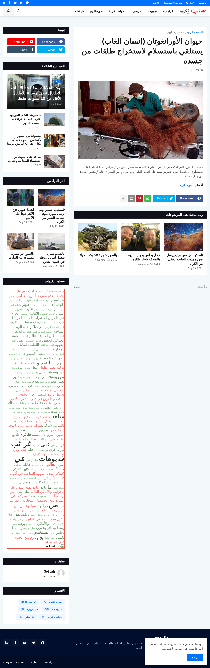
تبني (44, 377)
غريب (44, 450)
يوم (40, 537)
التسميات (44, 313)
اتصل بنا (190, 2)
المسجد (25, 349)
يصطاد (17, 533)
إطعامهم (35, 305)
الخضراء (41, 322)
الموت (46, 358)
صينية (36, 435)
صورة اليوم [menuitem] (96, 11)
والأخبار (61, 524)
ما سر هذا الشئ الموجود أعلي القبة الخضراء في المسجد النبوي (25, 119)
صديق (43, 430)
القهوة (59, 345)
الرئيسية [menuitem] (168, 11)
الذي (62, 327)
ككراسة (41, 469)
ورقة (28, 524)
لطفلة (61, 482)
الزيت (18, 327)
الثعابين (34, 313)
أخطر (12, 296)
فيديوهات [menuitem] (152, 11)
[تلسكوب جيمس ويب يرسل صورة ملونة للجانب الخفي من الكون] (183, 237)
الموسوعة (28, 358)
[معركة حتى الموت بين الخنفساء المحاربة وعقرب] (54, 161)
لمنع (28, 482)
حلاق (31, 394)
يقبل (11, 533)
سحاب (52, 412)
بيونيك (52, 377)
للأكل (41, 482)
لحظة (17, 478)
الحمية (28, 318)
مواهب (47, 515)
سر (38, 412)
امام (54, 363)
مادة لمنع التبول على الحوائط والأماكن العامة (36, 489)
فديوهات (51, 458)
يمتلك (47, 538)
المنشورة (13, 354)
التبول (60, 313)
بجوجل (27, 368)
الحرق (15, 313)
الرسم (26, 327)
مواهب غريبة (51, 616)
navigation (59, 291)
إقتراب (18, 305)
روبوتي (18, 408)
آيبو (46, 291)
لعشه (48, 482)
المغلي (42, 354)
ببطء (34, 367)
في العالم (55, 464)
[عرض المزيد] (123, 198)
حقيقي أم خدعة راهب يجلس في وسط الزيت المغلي (40, 392)
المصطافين (16, 349)
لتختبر (23, 478)
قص (61, 469)
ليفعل (55, 487)
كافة (48, 469)
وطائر (51, 528)
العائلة (43, 336)
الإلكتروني (19, 309)
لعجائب (54, 482)
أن (49, 305)
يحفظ (52, 533)
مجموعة (42, 496)
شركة (48, 425)
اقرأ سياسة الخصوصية (174, 648)
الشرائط (27, 332)
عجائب (44, 439)
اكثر (45, 309)
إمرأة (61, 309)
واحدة (13, 519)
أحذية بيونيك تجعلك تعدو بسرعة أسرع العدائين (40, 293)
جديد (54, 386)
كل (36, 469)
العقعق (47, 340)
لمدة (34, 482)
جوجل (43, 386)
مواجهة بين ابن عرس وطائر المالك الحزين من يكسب (37, 508)
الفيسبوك (29, 341)
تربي (15, 377)
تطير (61, 381)
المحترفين (40, 349)
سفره (33, 412)
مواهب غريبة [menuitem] (116, 11)
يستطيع (29, 533)
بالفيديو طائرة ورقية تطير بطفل (39, 365)
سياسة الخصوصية (173, 2)
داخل (21, 403)
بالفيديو (44, 362)
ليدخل (15, 482)
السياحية (41, 332)
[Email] (131, 198)
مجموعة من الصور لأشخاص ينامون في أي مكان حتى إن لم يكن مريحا (24, 139)
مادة (43, 487)
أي (41, 305)
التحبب (52, 313)
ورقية (21, 523)
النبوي (19, 358)
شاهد (58, 416)
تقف (29, 382)
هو (19, 519)
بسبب (61, 372)
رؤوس (61, 408)
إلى (12, 305)
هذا (17, 514)
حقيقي (14, 386)
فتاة (31, 450)
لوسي (22, 482)
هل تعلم (26, 616)
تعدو (54, 381)
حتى (31, 386)
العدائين (58, 340)
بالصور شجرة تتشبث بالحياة (98, 255)
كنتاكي (17, 469)
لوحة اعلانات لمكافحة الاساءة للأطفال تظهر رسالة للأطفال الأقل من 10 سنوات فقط (36, 93)
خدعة (43, 403)
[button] (18, 11)
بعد (36, 372)
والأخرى (53, 524)
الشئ (34, 332)
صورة (21, 429)
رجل (42, 408)
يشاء (23, 533)
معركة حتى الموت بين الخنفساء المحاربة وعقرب (24, 158)
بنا (27, 372)
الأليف (28, 309)
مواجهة (43, 506)
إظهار (26, 304)
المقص (31, 354)
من (53, 504)
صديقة (35, 430)
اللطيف (33, 345)
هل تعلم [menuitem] (79, 11)
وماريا (32, 528)
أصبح (48, 300)
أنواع (45, 305)
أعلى (23, 300)
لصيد (12, 478)
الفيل (21, 340)
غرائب (21, 443)
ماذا (26, 492)
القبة (14, 341)
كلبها (25, 469)
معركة (33, 496)
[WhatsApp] (147, 198)
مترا (20, 492)
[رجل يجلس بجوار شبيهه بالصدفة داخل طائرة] (140, 237)
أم (53, 304)
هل (23, 519)
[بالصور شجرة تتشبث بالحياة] (97, 237)
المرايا (32, 349)
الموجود (37, 358)
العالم (34, 335)
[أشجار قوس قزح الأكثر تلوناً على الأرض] (20, 197)
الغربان (38, 341)
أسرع (55, 300)
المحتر (49, 349)
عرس (60, 445)
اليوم (60, 363)
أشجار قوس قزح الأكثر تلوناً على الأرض (23, 213)
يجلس (59, 533)
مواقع (54, 515)
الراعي (48, 327)
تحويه (22, 377)
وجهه (33, 524)
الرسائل (36, 326)
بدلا (20, 367)
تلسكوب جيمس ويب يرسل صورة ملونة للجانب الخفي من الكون (185, 259)
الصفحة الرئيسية (193, 32)
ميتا (33, 514)
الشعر (18, 331)
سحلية (44, 412)
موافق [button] (195, 657)
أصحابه (42, 300)
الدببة (20, 322)
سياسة (20, 412)
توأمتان (23, 382)
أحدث (201, 287)
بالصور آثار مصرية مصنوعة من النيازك (21, 255)
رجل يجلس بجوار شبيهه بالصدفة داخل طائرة (144, 257)
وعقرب (41, 528)
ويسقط (16, 528)
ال (41, 309)
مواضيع (61, 515)
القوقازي (50, 345)
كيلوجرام (38, 478)
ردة (37, 408)
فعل (36, 460)
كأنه (54, 468)
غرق (52, 450)
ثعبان (17, 382)
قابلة (26, 464)
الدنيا (13, 322)
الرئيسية (202, 2)
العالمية (24, 336)
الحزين (53, 318)
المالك (22, 345)
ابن (56, 309)
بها (24, 372)
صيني (43, 435)
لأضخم (30, 478)
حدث (23, 386)
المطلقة (51, 354)
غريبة (36, 450)
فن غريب (29, 609)
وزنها (15, 524)
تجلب (28, 377)
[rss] (4, 3)
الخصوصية (50, 322)
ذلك (11, 403)
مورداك (39, 515)
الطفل (61, 336)
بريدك (14, 368)
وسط (60, 528)
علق (53, 445)
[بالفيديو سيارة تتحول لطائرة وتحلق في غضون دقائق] (51, 241)
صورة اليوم (173, 32)
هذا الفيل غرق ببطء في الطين (36, 516)
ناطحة (25, 514)
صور (29, 430)
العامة (16, 336)
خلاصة (34, 403)
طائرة (26, 434)
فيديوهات (35, 465)
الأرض (37, 309)
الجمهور (24, 313)
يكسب (59, 537)
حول (50, 403)
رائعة (55, 408)
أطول (29, 300)
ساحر (11, 408)
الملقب (21, 354)
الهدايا (13, 358)
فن (32, 460)
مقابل (61, 506)
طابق (16, 435)
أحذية (40, 291)
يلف (52, 538)
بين (61, 376)
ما (50, 487)
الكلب (42, 345)
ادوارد (50, 309)
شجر (55, 426)
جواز (49, 386)
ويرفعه (26, 528)
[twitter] (21, 3)
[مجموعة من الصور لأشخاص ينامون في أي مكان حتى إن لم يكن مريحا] (54, 140)
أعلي (17, 300)
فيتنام (42, 465)
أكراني (11, 300)
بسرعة (53, 372)
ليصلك (61, 487)
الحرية (61, 318)
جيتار (37, 386)
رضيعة (32, 408)
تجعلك (36, 377)
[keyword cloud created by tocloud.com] (54, 546)
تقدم (35, 381)
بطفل (43, 372)
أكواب (60, 304)
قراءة (15, 465)
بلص (31, 372)
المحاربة (58, 349)
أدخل (62, 300)
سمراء (27, 412)
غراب (60, 450)
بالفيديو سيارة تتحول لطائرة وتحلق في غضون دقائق (52, 257)
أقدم (78, 287)
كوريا (45, 478)
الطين (53, 336)
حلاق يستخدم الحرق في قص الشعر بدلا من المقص (36, 398)
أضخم (35, 300)
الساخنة (58, 331)
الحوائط (17, 318)
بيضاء (15, 372)
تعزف (47, 382)
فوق (28, 460)
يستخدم (41, 532)
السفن (49, 332)
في (19, 458)
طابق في (57, 439)
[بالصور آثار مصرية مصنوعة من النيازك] (20, 241)
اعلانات (156, 2)
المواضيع (58, 358)
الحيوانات (60, 322)
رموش (25, 408)
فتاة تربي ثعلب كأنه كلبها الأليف (38, 452)
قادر (20, 465)
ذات (16, 403)
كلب (32, 469)
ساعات (61, 412)
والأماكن (43, 523)
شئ (14, 412)
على (45, 444)
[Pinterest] (139, 198)
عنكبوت (36, 445)
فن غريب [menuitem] (135, 11)
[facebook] (27, 3)
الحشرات (40, 318)
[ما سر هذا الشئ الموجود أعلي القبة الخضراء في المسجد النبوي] (54, 119)
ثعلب (60, 386)
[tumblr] (9, 3)
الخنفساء (29, 322)
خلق (27, 403)
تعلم (42, 382)
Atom (51, 291)
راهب (48, 407)
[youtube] (15, 3)
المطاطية (60, 354)
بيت (20, 372)
